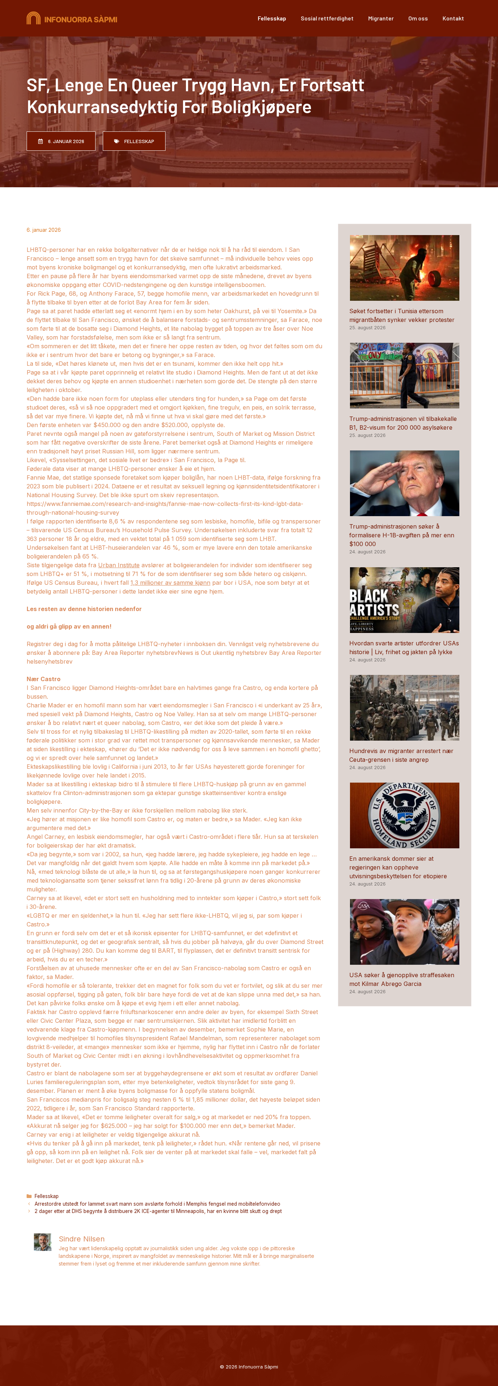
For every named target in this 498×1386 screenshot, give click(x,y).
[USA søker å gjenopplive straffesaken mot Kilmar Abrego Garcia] (404, 960)
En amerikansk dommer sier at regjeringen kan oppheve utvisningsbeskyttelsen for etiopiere (398, 867)
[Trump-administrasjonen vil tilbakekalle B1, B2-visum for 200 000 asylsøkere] (404, 404)
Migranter (381, 18)
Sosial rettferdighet (327, 18)
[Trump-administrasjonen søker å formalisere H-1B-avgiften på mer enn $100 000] (404, 511)
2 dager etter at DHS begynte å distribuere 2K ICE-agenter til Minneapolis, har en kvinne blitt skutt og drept (158, 1211)
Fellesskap (272, 18)
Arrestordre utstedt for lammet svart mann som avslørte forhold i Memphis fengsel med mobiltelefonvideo (157, 1204)
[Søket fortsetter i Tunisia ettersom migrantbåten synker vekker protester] (404, 296)
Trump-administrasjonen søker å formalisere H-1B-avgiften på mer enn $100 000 (401, 535)
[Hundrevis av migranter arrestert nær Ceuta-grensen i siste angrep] (404, 736)
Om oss (418, 18)
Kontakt (453, 18)
